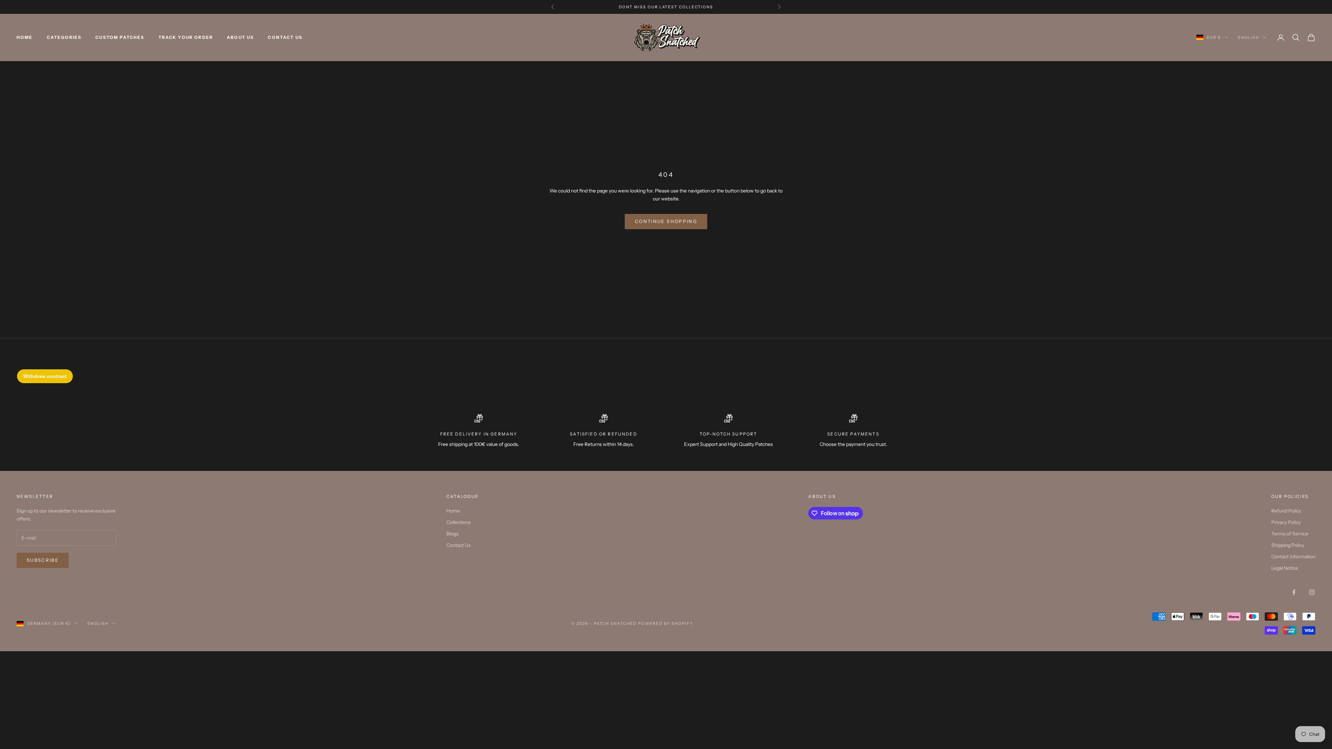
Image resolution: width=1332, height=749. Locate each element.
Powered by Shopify (665, 623)
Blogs (452, 534)
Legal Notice (1284, 568)
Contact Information (1293, 556)
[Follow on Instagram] (1311, 592)
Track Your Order (186, 37)
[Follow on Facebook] (1293, 592)
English (1248, 37)
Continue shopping (666, 221)
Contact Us (285, 37)
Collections (458, 522)
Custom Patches (119, 37)
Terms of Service (1289, 534)
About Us (240, 37)
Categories (64, 37)
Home (25, 37)
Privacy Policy (1286, 522)
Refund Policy (1286, 511)
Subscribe (43, 560)
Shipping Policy (1287, 545)
